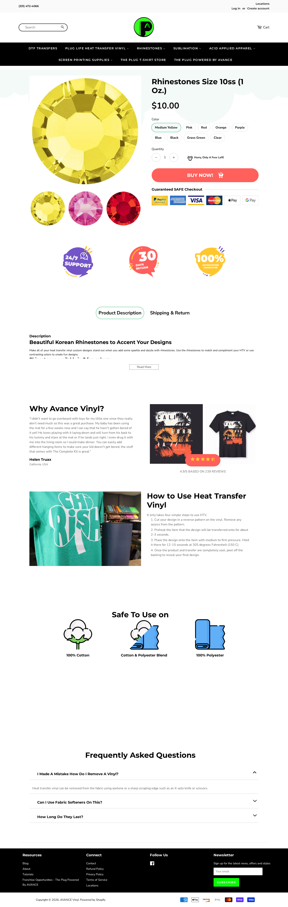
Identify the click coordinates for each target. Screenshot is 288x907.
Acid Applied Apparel (231, 48)
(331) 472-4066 (29, 6)
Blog (25, 863)
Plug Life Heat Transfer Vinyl (96, 48)
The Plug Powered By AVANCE (203, 60)
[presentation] (25, 208)
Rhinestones (150, 48)
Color (155, 119)
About (26, 869)
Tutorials (28, 874)
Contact (91, 863)
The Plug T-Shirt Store (143, 60)
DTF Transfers (43, 48)
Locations (262, 3)
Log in (236, 8)
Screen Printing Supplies (85, 60)
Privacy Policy (94, 874)
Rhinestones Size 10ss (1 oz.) (198, 86)
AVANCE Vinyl (69, 900)
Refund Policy (95, 869)
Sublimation (186, 48)
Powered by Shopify (92, 900)
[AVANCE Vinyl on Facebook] (152, 864)
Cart (266, 27)
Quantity (158, 149)
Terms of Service (96, 880)
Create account (258, 8)
